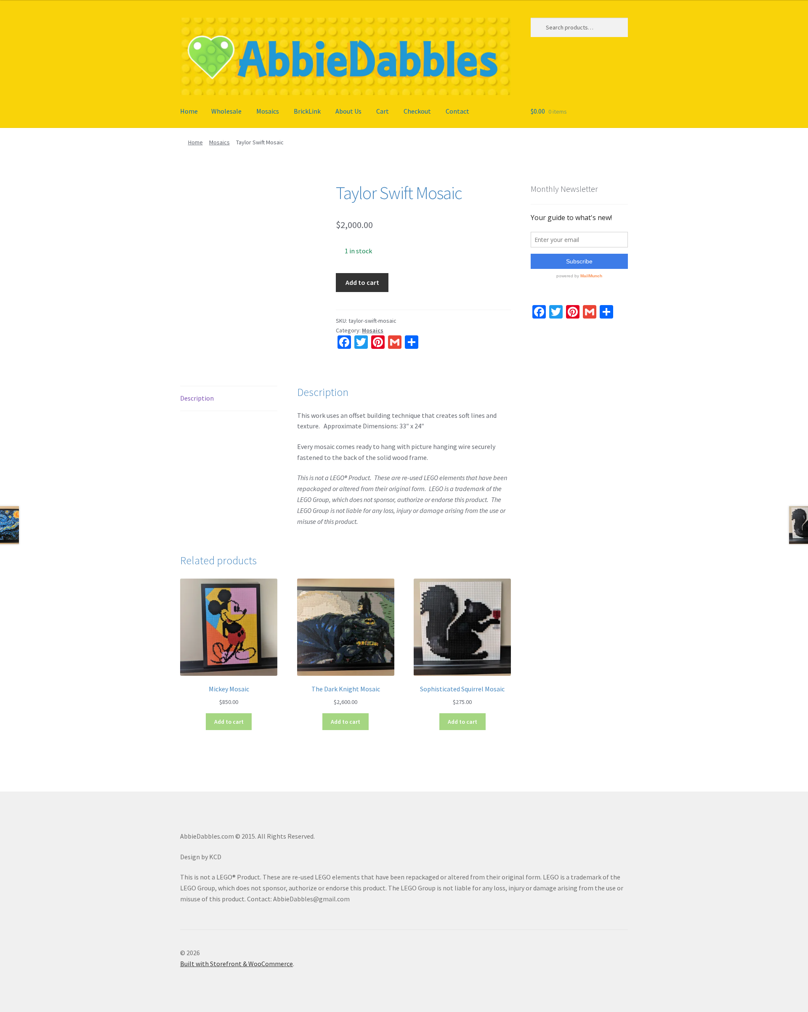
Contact (457, 111)
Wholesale (226, 111)
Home (189, 111)
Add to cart (362, 282)
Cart (382, 111)
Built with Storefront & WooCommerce (236, 963)
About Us (348, 111)
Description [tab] (197, 398)
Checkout (417, 111)
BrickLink (307, 111)
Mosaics (267, 111)
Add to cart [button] (229, 721)
